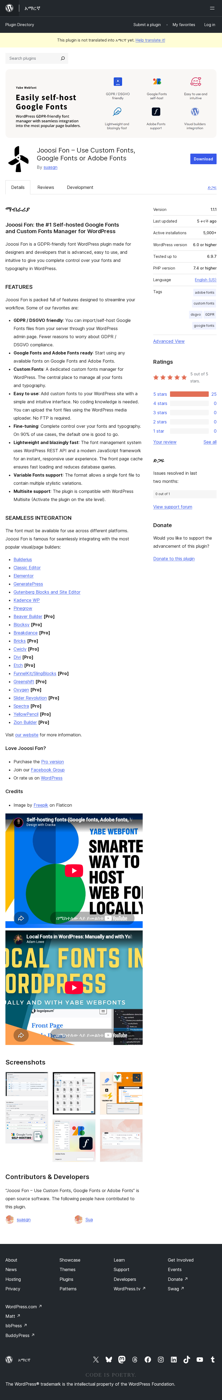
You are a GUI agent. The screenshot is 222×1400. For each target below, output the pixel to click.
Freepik (41, 805)
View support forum (172, 506)
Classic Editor (27, 567)
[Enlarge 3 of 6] (88, 1079)
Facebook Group (48, 769)
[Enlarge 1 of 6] (41, 1079)
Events (175, 1269)
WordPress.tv (130, 1288)
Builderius (23, 559)
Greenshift (24, 681)
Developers (125, 1279)
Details (18, 187)
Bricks (20, 641)
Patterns (68, 1288)
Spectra (21, 706)
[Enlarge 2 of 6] (41, 1108)
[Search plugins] (62, 58)
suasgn (50, 167)
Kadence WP (27, 600)
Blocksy (22, 624)
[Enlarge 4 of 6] (88, 1126)
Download (203, 159)
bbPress (16, 1325)
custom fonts (204, 303)
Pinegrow (23, 608)
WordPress (52, 778)
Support (121, 1269)
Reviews (45, 187)
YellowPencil (26, 714)
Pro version (52, 761)
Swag (176, 1288)
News (11, 1269)
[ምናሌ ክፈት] (213, 8)
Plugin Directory (19, 24)
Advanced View (169, 341)
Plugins (66, 1279)
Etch (18, 665)
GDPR (209, 314)
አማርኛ (24, 1360)
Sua (89, 1219)
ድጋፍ (212, 187)
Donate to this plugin (174, 558)
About (11, 1260)
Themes (68, 1269)
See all (210, 442)
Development (80, 187)
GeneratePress (28, 584)
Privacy (12, 1288)
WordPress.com (23, 1306)
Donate (178, 1279)
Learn (119, 1260)
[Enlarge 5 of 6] (135, 1079)
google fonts (204, 326)
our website (26, 734)
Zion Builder (25, 722)
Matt (13, 1316)
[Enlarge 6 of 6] (135, 1126)
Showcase (70, 1260)
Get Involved (181, 1260)
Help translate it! (150, 40)
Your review (165, 442)
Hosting (13, 1279)
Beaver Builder (28, 616)
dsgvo (196, 314)
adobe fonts (204, 292)
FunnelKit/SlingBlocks (35, 673)
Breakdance (26, 632)
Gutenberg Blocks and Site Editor (47, 592)
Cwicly (20, 649)
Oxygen (21, 689)
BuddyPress (20, 1335)
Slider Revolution (30, 698)
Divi (17, 657)
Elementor (24, 575)
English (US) (206, 279)
